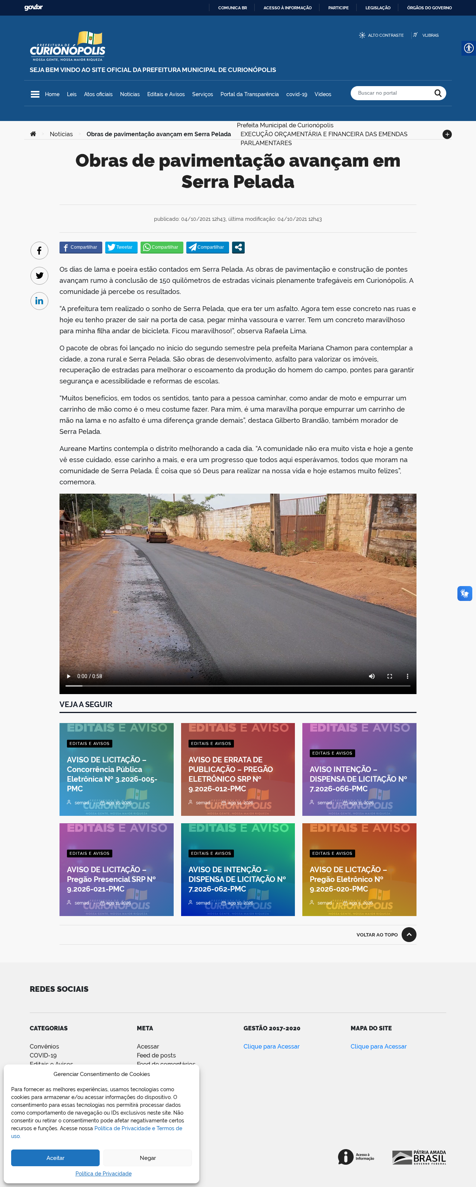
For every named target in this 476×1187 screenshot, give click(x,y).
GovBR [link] (33, 7)
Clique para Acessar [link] (272, 1046)
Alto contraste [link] (386, 35)
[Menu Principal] (35, 94)
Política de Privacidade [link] (103, 1174)
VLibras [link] (430, 35)
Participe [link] (338, 7)
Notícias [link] (130, 94)
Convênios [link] (44, 1046)
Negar (148, 1158)
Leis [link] (72, 94)
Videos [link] (323, 94)
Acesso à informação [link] (288, 7)
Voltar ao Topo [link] (377, 935)
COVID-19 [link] (43, 1055)
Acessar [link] (148, 1046)
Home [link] (52, 94)
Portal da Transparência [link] (250, 94)
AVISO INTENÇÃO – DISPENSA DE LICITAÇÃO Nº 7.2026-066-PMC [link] (358, 779)
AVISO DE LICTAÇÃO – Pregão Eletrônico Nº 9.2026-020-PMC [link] (348, 879)
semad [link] (82, 802)
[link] (33, 134)
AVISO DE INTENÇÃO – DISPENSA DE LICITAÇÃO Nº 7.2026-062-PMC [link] (237, 879)
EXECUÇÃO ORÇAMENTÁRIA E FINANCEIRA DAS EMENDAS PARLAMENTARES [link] (324, 133)
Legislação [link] (378, 7)
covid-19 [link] (296, 94)
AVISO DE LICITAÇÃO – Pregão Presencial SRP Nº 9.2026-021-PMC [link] (111, 879)
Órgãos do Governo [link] (429, 7)
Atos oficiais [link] (98, 94)
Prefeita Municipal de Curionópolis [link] (285, 124)
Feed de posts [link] (156, 1055)
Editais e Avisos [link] (166, 94)
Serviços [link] (202, 94)
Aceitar (55, 1158)
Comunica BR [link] (232, 7)
